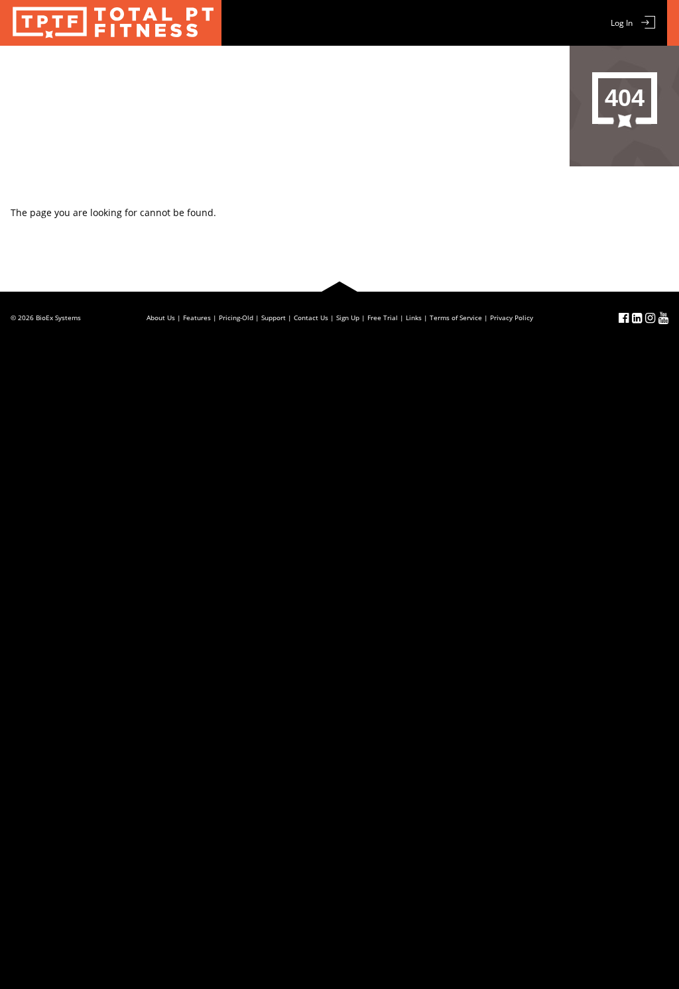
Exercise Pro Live (110, 23)
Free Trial (320, 68)
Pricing (377, 68)
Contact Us (495, 68)
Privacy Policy (511, 317)
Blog (549, 68)
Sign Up (347, 317)
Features (126, 68)
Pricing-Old (236, 317)
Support (432, 68)
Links (414, 317)
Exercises (187, 68)
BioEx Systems (58, 317)
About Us (161, 317)
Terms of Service (456, 317)
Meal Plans (253, 68)
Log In (622, 23)
